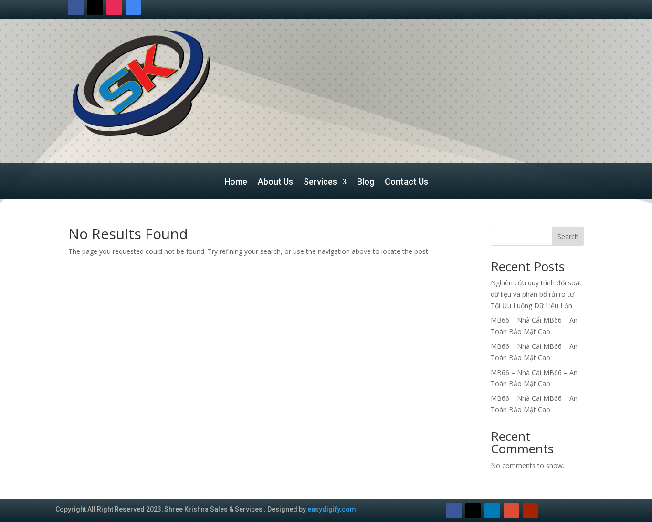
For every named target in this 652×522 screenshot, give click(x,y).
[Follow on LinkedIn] (492, 510)
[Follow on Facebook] (76, 7)
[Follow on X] (95, 7)
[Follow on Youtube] (530, 510)
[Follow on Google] (133, 7)
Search (567, 236)
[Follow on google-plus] (511, 510)
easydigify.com (331, 509)
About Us (275, 182)
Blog (365, 182)
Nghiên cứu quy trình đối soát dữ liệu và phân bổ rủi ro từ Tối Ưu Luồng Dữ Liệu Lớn (536, 294)
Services (320, 182)
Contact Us (406, 182)
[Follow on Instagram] (114, 7)
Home (235, 182)
